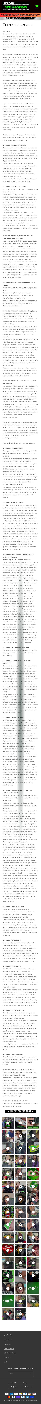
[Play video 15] (33, 1173)
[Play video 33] (33, 1250)
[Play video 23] (20, 1212)
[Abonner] (31, 1374)
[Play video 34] (7, 1262)
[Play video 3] (33, 1122)
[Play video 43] (7, 1301)
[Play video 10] (7, 1161)
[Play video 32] (20, 1250)
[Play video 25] (7, 1224)
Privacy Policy (8, 1340)
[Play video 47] (20, 1313)
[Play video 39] (33, 1275)
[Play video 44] (20, 1301)
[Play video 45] (33, 1301)
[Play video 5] (20, 1135)
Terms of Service (9, 1349)
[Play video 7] (7, 1148)
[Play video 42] (33, 1288)
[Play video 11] (20, 1161)
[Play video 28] (7, 1237)
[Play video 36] (33, 1262)
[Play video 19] (7, 1199)
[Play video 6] (33, 1135)
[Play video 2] (20, 1122)
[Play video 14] (20, 1173)
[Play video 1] (7, 1122)
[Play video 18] (33, 1186)
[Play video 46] (7, 1313)
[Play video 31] (7, 1250)
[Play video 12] (33, 1161)
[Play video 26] (20, 1224)
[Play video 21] (33, 1199)
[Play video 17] (20, 1186)
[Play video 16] (7, 1186)
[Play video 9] (33, 1148)
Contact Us (7, 1357)
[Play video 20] (20, 1199)
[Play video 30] (33, 1237)
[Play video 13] (7, 1173)
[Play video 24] (33, 1212)
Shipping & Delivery (10, 1353)
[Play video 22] (7, 1212)
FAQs (5, 1361)
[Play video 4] (7, 1135)
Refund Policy (8, 1344)
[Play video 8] (20, 1148)
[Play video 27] (33, 1224)
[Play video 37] (7, 1275)
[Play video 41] (20, 1288)
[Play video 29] (20, 1237)
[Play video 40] (7, 1288)
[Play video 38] (20, 1275)
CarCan (10, 1400)
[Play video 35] (20, 1262)
